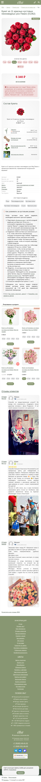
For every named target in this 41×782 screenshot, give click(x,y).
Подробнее (12, 770)
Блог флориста (20, 629)
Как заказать (20, 638)
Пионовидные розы (20, 684)
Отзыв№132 (4, 398)
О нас (20, 624)
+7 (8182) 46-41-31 (20, 743)
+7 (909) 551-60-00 (20, 746)
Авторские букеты (20, 679)
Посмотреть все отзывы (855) (11, 612)
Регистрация (12, 777)
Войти (5, 777)
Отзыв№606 (4, 543)
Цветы (3, 185)
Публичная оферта (21, 650)
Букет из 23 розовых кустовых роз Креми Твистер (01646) (10, 330)
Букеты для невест (20, 677)
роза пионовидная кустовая (25, 185)
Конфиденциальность (20, 652)
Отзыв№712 (4, 462)
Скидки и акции (20, 636)
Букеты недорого (20, 681)
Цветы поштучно (20, 660)
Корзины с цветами (20, 670)
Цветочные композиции (20, 674)
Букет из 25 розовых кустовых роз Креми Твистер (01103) (10, 369)
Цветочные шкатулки (20, 672)
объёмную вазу (20, 220)
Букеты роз (20, 662)
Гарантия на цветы (20, 645)
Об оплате (20, 640)
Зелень (4, 187)
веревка (19, 189)
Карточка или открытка (17, 154)
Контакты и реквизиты (20, 648)
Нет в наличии (20, 81)
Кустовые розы (20, 686)
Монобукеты (20, 665)
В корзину (10, 344)
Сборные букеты (20, 667)
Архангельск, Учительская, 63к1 (21, 735)
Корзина (6, 780)
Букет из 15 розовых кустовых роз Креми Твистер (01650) (30, 369)
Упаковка (4, 189)
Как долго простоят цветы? (17, 294)
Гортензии (20, 689)
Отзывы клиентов (10, 391)
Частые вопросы (20, 633)
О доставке (20, 643)
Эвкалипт (13, 129)
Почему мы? (20, 626)
